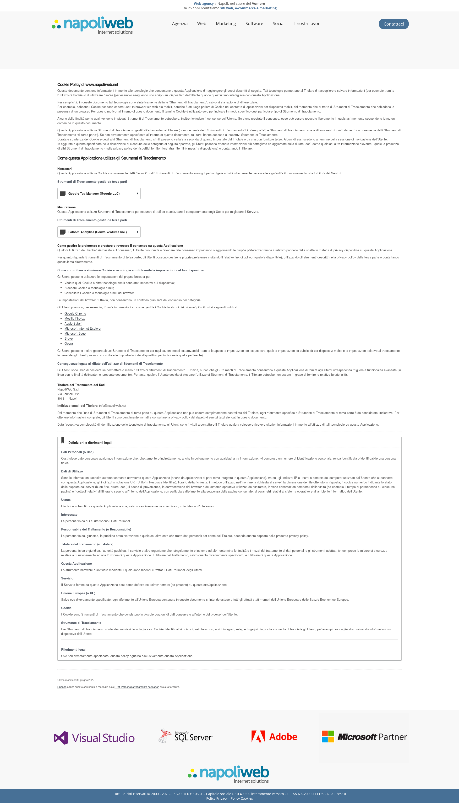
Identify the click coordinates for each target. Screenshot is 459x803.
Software (254, 23)
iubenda (61, 687)
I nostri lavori (307, 23)
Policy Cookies (242, 798)
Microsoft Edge (75, 333)
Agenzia (180, 23)
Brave (69, 338)
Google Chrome (75, 313)
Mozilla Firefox (75, 318)
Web (201, 23)
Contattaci (394, 24)
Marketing (226, 23)
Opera (69, 343)
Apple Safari (73, 323)
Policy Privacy (217, 798)
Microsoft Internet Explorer (83, 328)
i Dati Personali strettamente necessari (137, 687)
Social (279, 23)
